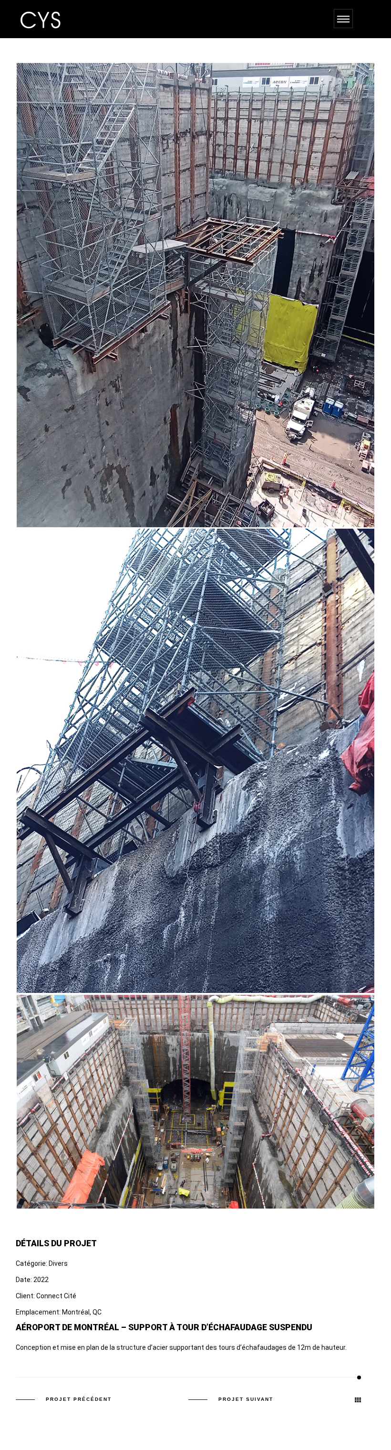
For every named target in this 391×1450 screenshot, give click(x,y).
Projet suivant (245, 1399)
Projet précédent (79, 1399)
